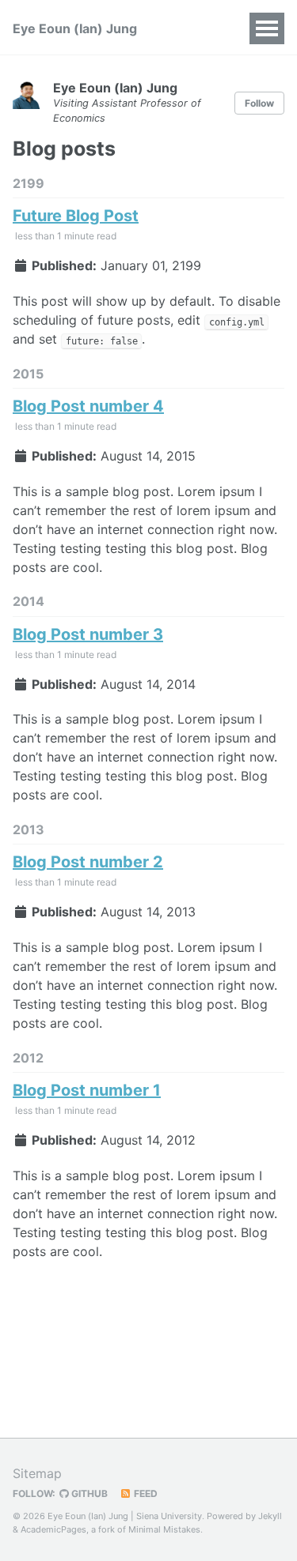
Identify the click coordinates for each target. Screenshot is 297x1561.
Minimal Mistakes (164, 1529)
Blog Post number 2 (88, 861)
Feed (144, 1493)
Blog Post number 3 (88, 634)
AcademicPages (53, 1529)
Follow (259, 103)
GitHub (88, 1493)
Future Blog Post (76, 215)
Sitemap (37, 1473)
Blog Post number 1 (87, 1090)
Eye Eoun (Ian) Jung (75, 28)
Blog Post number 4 (88, 406)
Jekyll (270, 1516)
